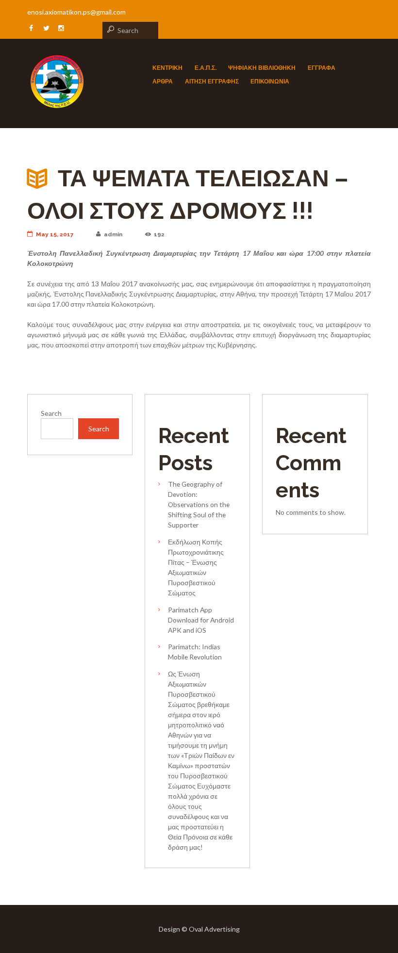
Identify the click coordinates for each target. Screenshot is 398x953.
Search (51, 413)
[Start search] (109, 29)
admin (113, 234)
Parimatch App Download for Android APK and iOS (201, 620)
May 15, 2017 (55, 234)
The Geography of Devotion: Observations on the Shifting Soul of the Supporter (199, 504)
